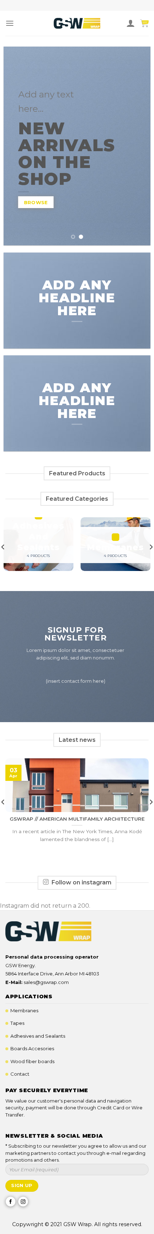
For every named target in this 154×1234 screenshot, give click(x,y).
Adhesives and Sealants (37, 1036)
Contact (19, 1074)
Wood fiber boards (32, 1061)
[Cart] (144, 23)
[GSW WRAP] (77, 23)
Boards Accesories (32, 1048)
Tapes (17, 1023)
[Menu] (9, 23)
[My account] (130, 23)
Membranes (24, 1010)
